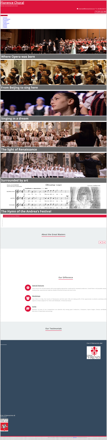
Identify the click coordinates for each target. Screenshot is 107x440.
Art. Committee (6, 19)
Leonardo (6, 302)
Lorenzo (30, 267)
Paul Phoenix (44, 351)
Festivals (5, 17)
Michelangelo (79, 267)
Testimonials (6, 23)
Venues (4, 22)
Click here (75, 437)
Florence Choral (12, 2)
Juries (34, 307)
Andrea (55, 267)
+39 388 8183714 (101, 8)
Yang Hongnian (53, 378)
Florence (5, 26)
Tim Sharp (53, 405)
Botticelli (6, 267)
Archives (5, 24)
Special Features (38, 286)
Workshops (36, 296)
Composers (5, 20)
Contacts (5, 27)
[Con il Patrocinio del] (93, 358)
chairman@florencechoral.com (87, 8)
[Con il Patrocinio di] (4, 431)
